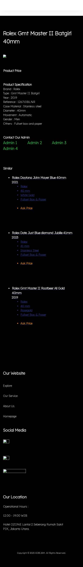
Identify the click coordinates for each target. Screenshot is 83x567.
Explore (7, 385)
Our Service (10, 396)
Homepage (9, 416)
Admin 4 (10, 148)
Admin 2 (34, 142)
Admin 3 (59, 142)
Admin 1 (10, 142)
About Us (8, 406)
